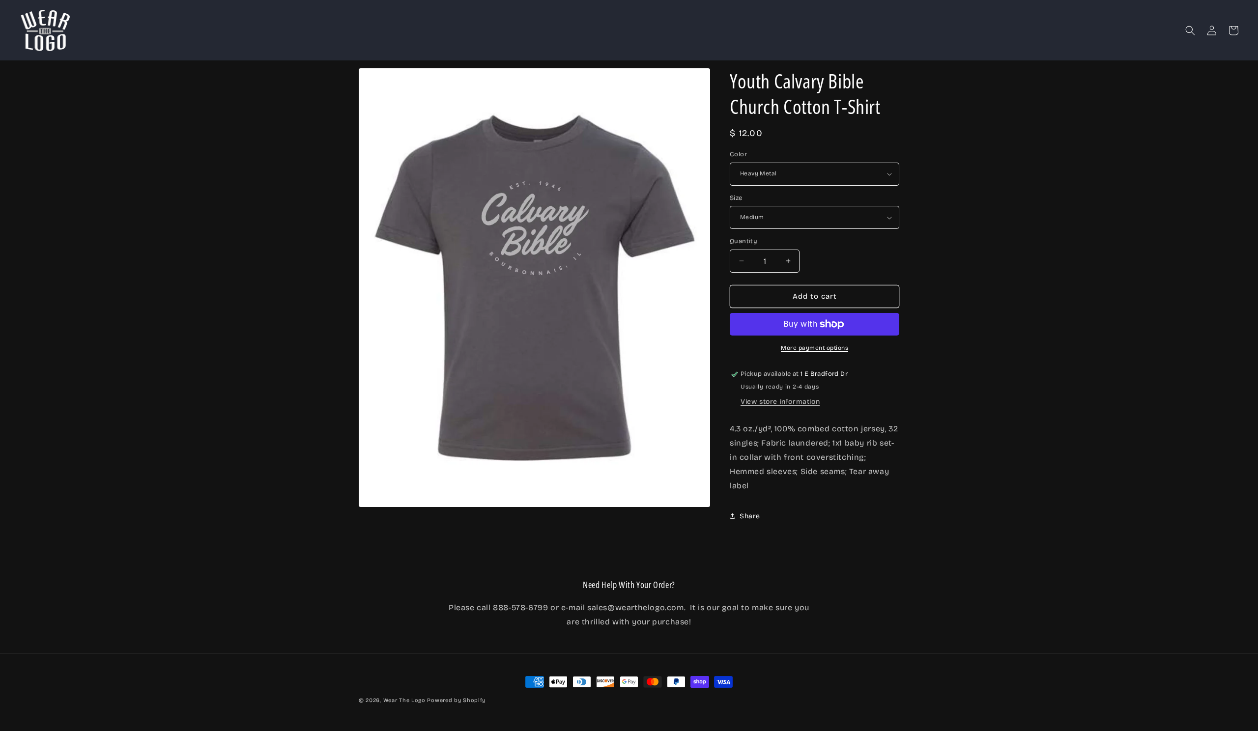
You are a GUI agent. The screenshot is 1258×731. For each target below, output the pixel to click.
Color (738, 154)
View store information (780, 401)
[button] (1190, 30)
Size (736, 198)
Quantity (743, 241)
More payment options (814, 347)
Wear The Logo (404, 700)
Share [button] (750, 516)
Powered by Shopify (456, 700)
